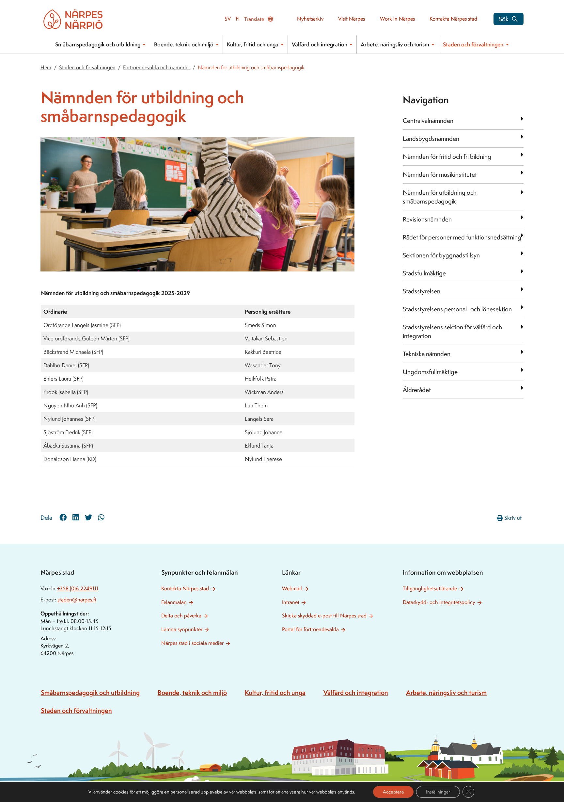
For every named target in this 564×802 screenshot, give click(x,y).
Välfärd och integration (319, 44)
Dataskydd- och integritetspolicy (439, 602)
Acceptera (393, 792)
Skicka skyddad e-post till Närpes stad (324, 615)
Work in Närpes (397, 18)
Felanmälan (174, 602)
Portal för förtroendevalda (310, 629)
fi (238, 18)
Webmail (292, 588)
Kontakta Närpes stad (453, 18)
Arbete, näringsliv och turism (395, 44)
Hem (45, 67)
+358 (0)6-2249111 (77, 588)
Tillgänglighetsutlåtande (430, 588)
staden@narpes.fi (76, 599)
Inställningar (438, 792)
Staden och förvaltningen (473, 44)
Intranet (290, 602)
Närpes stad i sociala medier (192, 643)
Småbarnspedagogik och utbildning (97, 44)
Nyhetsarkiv (310, 18)
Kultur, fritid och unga (252, 44)
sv (228, 18)
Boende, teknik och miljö (183, 44)
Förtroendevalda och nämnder (156, 67)
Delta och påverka (181, 615)
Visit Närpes (351, 18)
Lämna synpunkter (181, 629)
